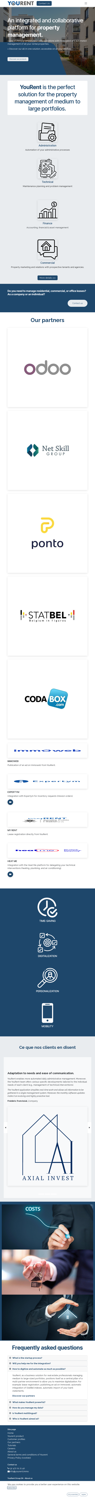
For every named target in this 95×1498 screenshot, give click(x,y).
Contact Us (44, 3)
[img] (7, 1127)
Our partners (47, 320)
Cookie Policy (12, 1487)
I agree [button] (83, 1494)
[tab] (47, 1358)
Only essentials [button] (73, 1494)
